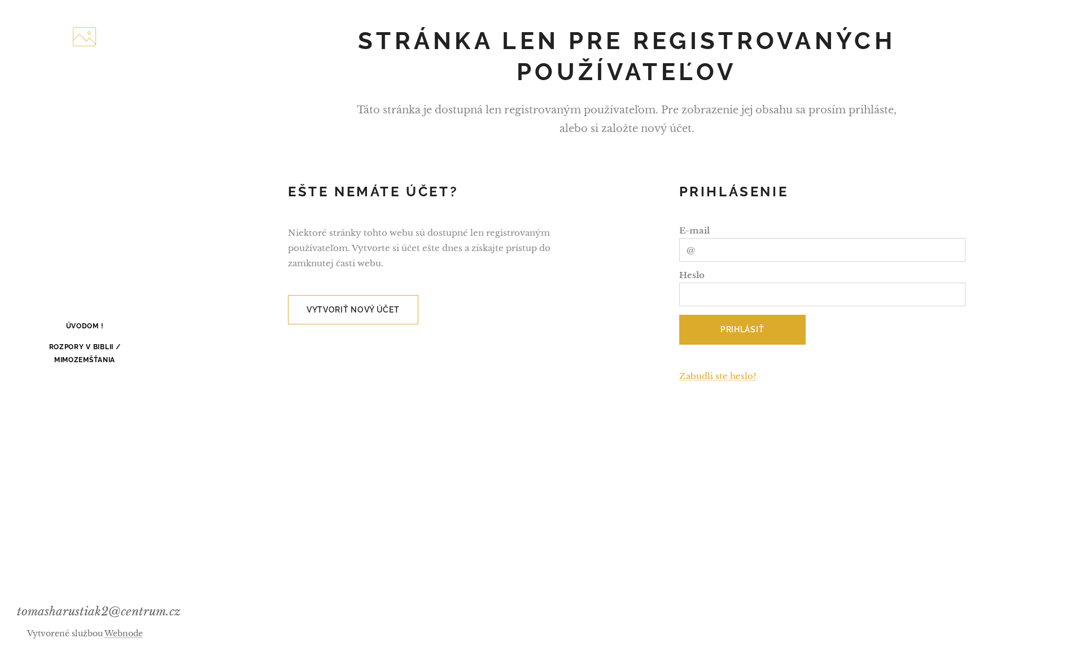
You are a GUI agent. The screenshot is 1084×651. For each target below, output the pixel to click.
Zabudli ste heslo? (718, 376)
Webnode (123, 633)
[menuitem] (84, 326)
